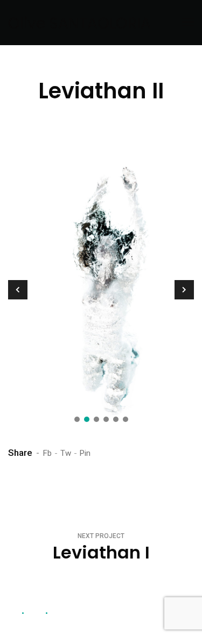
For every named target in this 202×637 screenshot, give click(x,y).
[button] (77, 419)
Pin (85, 453)
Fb (47, 453)
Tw (65, 453)
